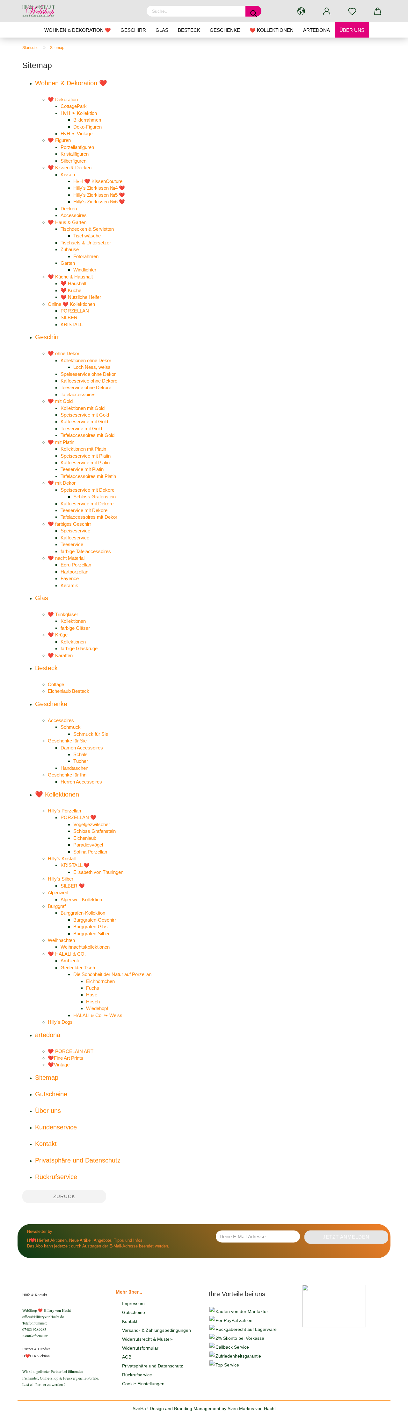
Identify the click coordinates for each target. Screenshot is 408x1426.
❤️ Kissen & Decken (69, 167)
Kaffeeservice (75, 537)
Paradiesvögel (88, 844)
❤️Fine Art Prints (65, 1058)
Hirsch (93, 1001)
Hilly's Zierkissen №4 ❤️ (99, 188)
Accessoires (74, 215)
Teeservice (72, 544)
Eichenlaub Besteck (68, 691)
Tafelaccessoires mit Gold (87, 435)
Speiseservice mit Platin (86, 456)
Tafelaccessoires (78, 394)
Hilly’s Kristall (62, 858)
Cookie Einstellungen (143, 1383)
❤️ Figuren (59, 140)
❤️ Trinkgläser (63, 614)
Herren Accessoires (81, 781)
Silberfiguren (73, 161)
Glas (162, 30)
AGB (126, 1356)
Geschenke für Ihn (67, 774)
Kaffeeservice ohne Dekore (89, 380)
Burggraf (57, 906)
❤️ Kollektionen (272, 30)
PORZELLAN (75, 310)
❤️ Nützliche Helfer (81, 297)
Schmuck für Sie (90, 734)
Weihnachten (61, 940)
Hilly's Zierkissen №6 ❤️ (99, 201)
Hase (91, 994)
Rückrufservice (56, 1176)
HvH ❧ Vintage (76, 133)
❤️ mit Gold (60, 401)
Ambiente (70, 960)
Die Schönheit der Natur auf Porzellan (112, 974)
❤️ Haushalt (73, 283)
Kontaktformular (34, 1335)
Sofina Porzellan (90, 851)
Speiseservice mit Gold (85, 415)
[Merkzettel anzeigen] (352, 11)
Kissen (68, 174)
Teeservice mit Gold (81, 428)
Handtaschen (74, 768)
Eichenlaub (84, 838)
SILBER (69, 317)
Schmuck (71, 727)
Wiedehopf (97, 1008)
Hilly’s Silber (60, 879)
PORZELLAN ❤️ (78, 817)
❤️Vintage (58, 1064)
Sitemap (46, 1077)
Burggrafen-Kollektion (83, 913)
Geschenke (225, 30)
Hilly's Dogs (60, 1022)
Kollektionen (73, 621)
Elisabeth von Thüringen (98, 872)
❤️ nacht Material (66, 558)
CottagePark (74, 106)
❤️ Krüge (58, 634)
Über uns (351, 30)
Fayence (70, 578)
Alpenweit (58, 892)
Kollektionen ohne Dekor (86, 360)
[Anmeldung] (326, 11)
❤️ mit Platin (61, 442)
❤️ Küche (71, 290)
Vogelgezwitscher (91, 824)
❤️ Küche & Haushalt (70, 276)
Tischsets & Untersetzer (86, 242)
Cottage (56, 684)
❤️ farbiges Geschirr (69, 524)
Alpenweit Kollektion (81, 899)
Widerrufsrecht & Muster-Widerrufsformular (147, 1344)
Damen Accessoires (82, 747)
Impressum (133, 1303)
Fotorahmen (85, 256)
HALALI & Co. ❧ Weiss (97, 1015)
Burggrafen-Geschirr (94, 920)
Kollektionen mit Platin (83, 449)
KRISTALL (72, 324)
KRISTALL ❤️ (75, 865)
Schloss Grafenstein (94, 496)
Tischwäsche (87, 235)
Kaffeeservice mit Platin (85, 462)
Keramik (69, 585)
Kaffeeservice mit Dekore (87, 503)
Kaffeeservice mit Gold (84, 421)
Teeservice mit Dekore (84, 510)
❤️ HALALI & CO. (67, 954)
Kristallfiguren (75, 154)
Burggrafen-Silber (91, 933)
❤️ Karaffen (60, 655)
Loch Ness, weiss (92, 367)
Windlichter (84, 269)
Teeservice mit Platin (82, 469)
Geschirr (133, 30)
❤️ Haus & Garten (67, 222)
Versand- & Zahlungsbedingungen (156, 1330)
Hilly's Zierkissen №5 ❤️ (99, 195)
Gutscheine (51, 1094)
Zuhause (70, 249)
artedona (316, 30)
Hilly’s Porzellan (64, 810)
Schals (80, 754)
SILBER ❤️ (73, 886)
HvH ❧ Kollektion (79, 113)
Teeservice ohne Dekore (86, 387)
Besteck (189, 30)
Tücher (80, 761)
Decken (69, 208)
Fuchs (92, 988)
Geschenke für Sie (67, 740)
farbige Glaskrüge (79, 648)
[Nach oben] (390, 1416)
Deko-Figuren (87, 127)
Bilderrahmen (87, 120)
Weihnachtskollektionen (85, 947)
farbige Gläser (75, 628)
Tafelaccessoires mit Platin (88, 476)
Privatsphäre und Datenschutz (77, 1160)
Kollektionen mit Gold (83, 408)
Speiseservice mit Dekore (87, 490)
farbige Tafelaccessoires (86, 551)
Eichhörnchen (100, 981)
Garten (68, 263)
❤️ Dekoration (63, 99)
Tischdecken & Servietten (87, 229)
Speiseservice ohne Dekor (88, 374)
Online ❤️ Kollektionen (71, 304)
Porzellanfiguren (77, 147)
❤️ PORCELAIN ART (70, 1051)
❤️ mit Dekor (62, 483)
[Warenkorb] (377, 11)
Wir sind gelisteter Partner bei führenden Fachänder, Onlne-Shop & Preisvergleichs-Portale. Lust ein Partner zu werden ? (60, 1378)
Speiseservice (75, 530)
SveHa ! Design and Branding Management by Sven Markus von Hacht (204, 1408)
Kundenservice (56, 1127)
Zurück (64, 1196)
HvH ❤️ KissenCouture (97, 181)
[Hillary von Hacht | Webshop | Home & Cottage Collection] (40, 11)
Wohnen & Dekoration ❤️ (77, 30)
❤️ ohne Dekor (63, 353)
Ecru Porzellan (76, 564)
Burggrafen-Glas (90, 926)
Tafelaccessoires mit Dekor (89, 517)
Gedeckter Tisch (78, 967)
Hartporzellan (74, 571)
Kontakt (46, 1143)
